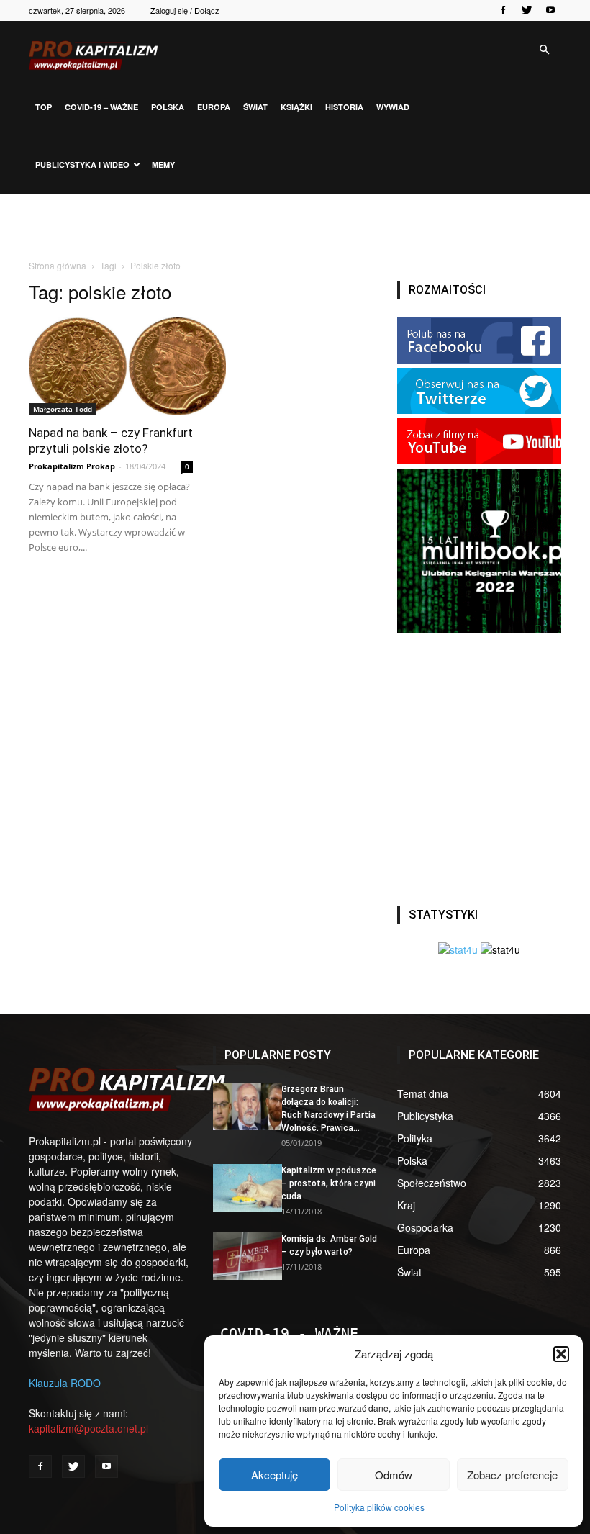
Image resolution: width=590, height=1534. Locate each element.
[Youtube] (550, 10)
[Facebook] (503, 10)
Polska (167, 106)
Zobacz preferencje (512, 1474)
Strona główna (57, 265)
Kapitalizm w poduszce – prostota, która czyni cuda (328, 1183)
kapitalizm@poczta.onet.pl (88, 1428)
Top (43, 106)
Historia (344, 106)
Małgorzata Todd (62, 409)
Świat (255, 106)
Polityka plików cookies (379, 1507)
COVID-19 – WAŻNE (101, 106)
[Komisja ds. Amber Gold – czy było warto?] (242, 1256)
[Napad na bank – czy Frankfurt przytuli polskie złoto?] (111, 366)
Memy (163, 164)
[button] (561, 1354)
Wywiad (392, 106)
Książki (296, 106)
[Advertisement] (295, 225)
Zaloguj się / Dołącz (184, 10)
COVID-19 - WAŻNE (289, 1334)
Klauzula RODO (65, 1383)
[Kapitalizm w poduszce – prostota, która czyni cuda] (242, 1188)
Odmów (393, 1474)
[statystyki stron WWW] (458, 949)
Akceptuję (274, 1474)
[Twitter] (526, 10)
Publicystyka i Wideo (82, 164)
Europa (213, 106)
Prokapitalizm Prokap (72, 466)
